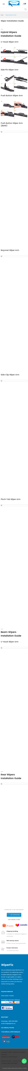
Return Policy (23, 1068)
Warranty (15, 1068)
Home (2, 15)
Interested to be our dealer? (14, 910)
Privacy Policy (6, 1068)
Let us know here (15, 915)
